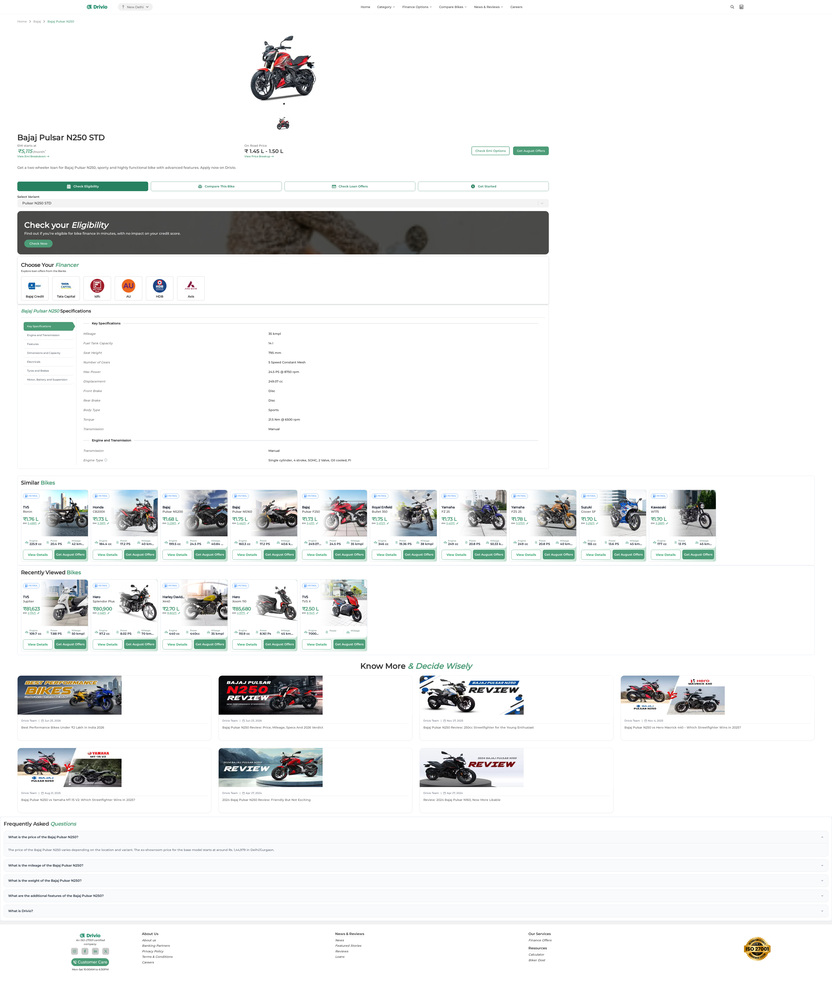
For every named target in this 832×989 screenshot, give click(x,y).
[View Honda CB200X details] (131, 513)
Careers (516, 7)
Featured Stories (348, 946)
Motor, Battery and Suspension (47, 379)
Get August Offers (531, 151)
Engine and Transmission (43, 335)
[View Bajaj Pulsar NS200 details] (201, 513)
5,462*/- (241, 523)
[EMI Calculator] (741, 7)
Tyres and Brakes (38, 370)
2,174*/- (32, 613)
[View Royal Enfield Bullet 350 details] (410, 513)
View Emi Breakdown (31, 156)
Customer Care (92, 962)
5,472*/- (381, 523)
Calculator (536, 954)
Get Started (487, 186)
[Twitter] (105, 951)
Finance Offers (539, 940)
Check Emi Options (490, 151)
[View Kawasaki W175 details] (689, 513)
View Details (38, 555)
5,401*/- (450, 523)
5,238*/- (172, 523)
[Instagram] (74, 951)
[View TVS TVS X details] (340, 603)
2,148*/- (102, 613)
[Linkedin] (95, 951)
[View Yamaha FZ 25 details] (480, 513)
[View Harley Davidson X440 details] (201, 603)
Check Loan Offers (353, 186)
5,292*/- (590, 523)
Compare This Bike (220, 186)
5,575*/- (520, 523)
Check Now (38, 244)
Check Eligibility (86, 186)
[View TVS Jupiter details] (61, 603)
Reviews (341, 951)
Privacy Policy (152, 951)
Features (33, 344)
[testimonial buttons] (284, 104)
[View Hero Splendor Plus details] (131, 603)
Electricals (33, 361)
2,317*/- (241, 613)
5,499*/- (32, 523)
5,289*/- (660, 523)
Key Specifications (39, 326)
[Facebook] (84, 951)
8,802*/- (172, 613)
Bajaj (37, 21)
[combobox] (22, 203)
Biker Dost (536, 960)
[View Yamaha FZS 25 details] (549, 513)
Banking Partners (156, 946)
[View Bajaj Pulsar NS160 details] (270, 513)
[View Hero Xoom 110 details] (270, 603)
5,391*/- (102, 523)
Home (365, 7)
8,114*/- (311, 613)
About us (149, 940)
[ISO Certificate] (757, 948)
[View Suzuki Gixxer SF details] (619, 513)
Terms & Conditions (157, 957)
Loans (339, 957)
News (339, 940)
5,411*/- (311, 523)
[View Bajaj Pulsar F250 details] (340, 513)
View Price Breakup (257, 156)
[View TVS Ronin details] (61, 513)
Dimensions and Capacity (43, 353)
